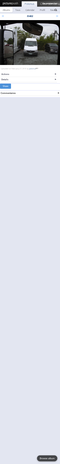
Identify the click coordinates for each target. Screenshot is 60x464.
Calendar (30, 9)
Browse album (47, 458)
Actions (5, 74)
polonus (32, 68)
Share (5, 86)
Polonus (29, 4)
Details (4, 79)
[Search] (55, 10)
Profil (42, 9)
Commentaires (8, 93)
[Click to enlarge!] (30, 42)
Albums (6, 9)
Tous (17, 9)
